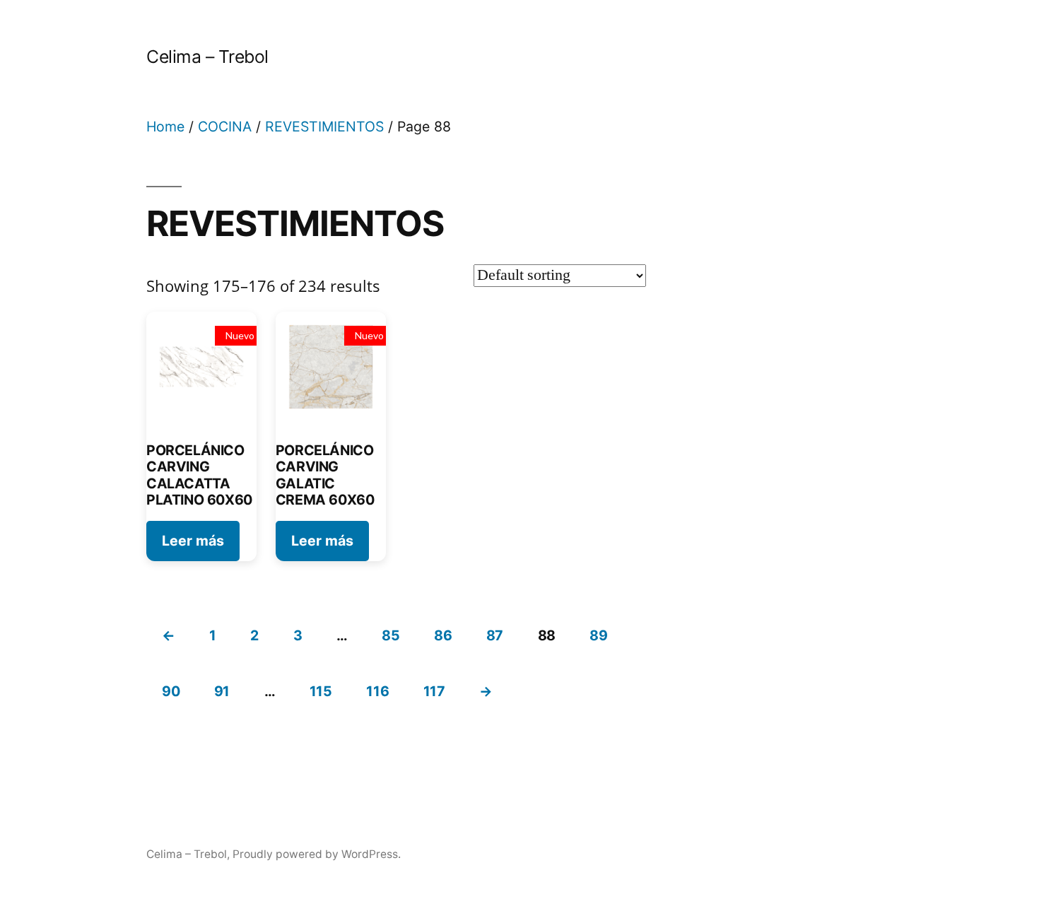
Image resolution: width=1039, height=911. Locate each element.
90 (171, 691)
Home (165, 126)
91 (222, 691)
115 (321, 691)
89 (598, 635)
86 (443, 635)
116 (377, 691)
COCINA (225, 126)
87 (494, 635)
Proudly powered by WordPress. (317, 854)
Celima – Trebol (207, 56)
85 (390, 635)
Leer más (193, 540)
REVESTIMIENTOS (324, 126)
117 (434, 691)
